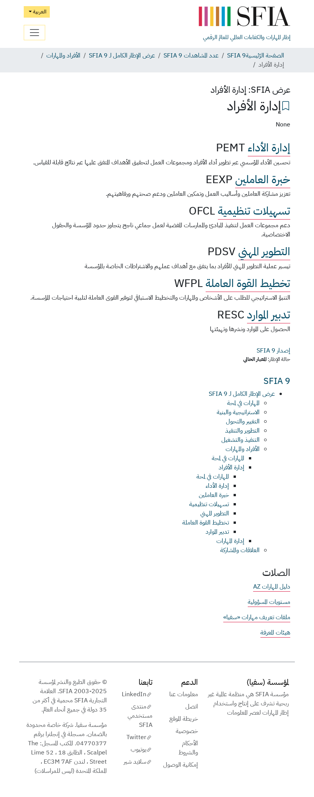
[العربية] (244, 16)
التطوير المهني (264, 251)
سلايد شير (135, 761)
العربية (39, 11)
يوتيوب (138, 749)
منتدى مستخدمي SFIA (140, 716)
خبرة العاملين (262, 179)
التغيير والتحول (243, 421)
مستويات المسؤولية (269, 602)
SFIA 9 (236, 55)
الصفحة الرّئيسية (265, 55)
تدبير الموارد (268, 315)
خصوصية (187, 731)
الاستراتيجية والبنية (238, 412)
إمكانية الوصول (180, 764)
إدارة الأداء (269, 147)
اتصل (191, 706)
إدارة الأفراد (231, 467)
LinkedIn (134, 694)
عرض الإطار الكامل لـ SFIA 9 (122, 55)
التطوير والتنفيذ (242, 430)
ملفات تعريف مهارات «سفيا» (256, 617)
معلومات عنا (183, 694)
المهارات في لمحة (243, 403)
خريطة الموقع (183, 718)
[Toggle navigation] (34, 32)
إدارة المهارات (230, 541)
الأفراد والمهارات (63, 55)
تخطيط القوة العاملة (248, 283)
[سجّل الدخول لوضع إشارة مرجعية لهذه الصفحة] (285, 105)
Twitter (136, 737)
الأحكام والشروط (188, 748)
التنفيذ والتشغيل (240, 439)
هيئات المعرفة (275, 632)
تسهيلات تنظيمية (254, 211)
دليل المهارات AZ (271, 586)
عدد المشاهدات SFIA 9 (191, 55)
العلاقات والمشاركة (240, 550)
